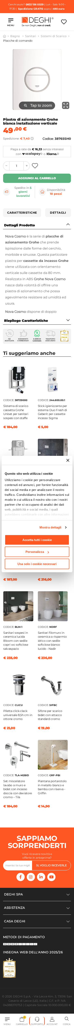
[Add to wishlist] (35, 166)
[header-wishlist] (64, 22)
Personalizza (34, 552)
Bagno (15, 36)
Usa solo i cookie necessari (37, 564)
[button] (66, 1021)
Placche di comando (17, 40)
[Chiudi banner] (67, 460)
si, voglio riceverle (51, 865)
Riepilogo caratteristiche (26, 321)
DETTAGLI (58, 212)
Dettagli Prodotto (19, 225)
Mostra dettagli (50, 527)
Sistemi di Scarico (54, 36)
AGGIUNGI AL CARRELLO (37, 178)
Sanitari (30, 36)
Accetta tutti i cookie (37, 540)
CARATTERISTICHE (22, 212)
